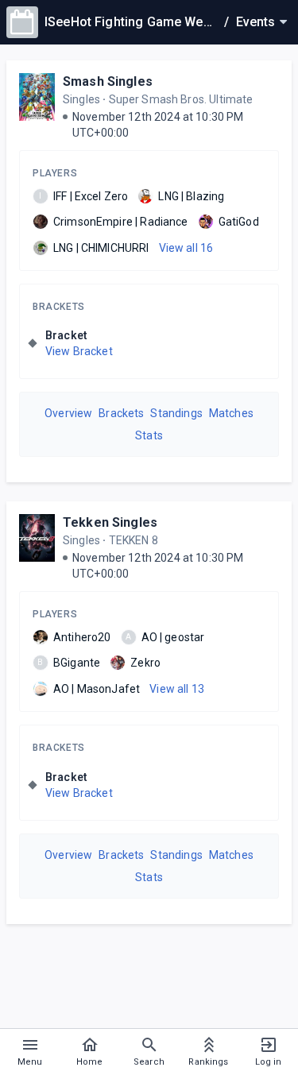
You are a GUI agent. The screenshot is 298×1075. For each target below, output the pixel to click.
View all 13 (176, 689)
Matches (231, 413)
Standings (176, 413)
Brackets (59, 306)
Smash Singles (108, 81)
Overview (68, 413)
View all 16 (186, 248)
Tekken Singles (110, 522)
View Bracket (79, 351)
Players (55, 173)
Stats (149, 435)
